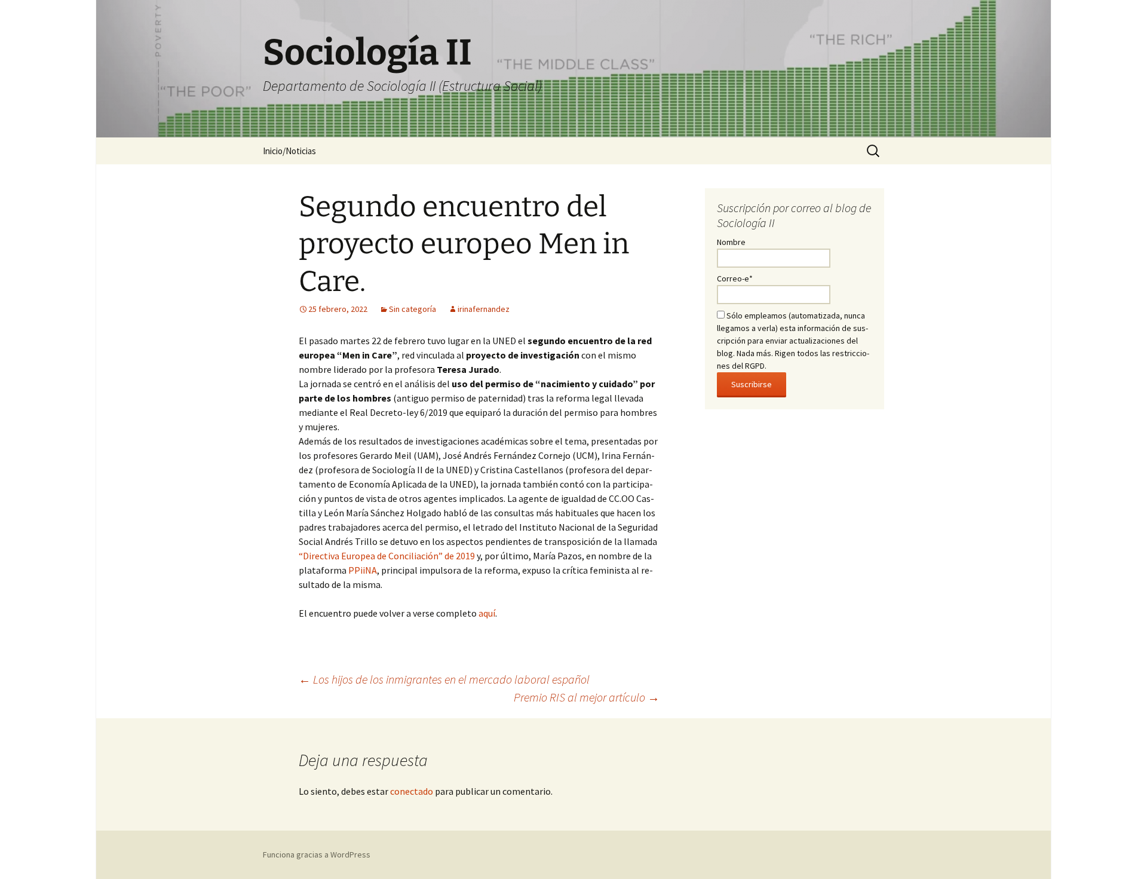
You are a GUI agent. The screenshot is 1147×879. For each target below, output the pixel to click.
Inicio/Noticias (289, 151)
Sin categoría (412, 309)
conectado (411, 791)
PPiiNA (362, 570)
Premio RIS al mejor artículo (587, 697)
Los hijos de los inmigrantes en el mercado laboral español (444, 679)
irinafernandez (484, 309)
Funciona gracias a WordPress (316, 854)
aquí (487, 613)
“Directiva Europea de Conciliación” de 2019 (387, 556)
